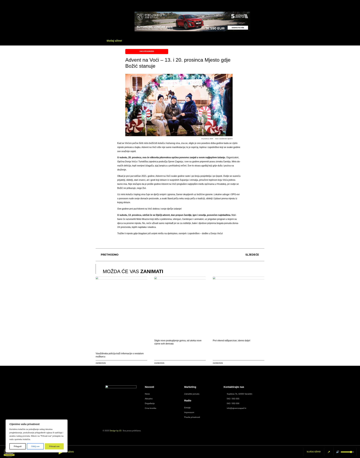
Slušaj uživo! (114, 40)
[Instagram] (253, 432)
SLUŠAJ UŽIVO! (314, 452)
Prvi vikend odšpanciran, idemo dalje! (231, 340)
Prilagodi (18, 446)
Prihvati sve (54, 446)
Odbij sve (35, 446)
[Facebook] (258, 17)
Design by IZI (116, 430)
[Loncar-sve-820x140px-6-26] (192, 30)
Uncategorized (147, 51)
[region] (37, 436)
